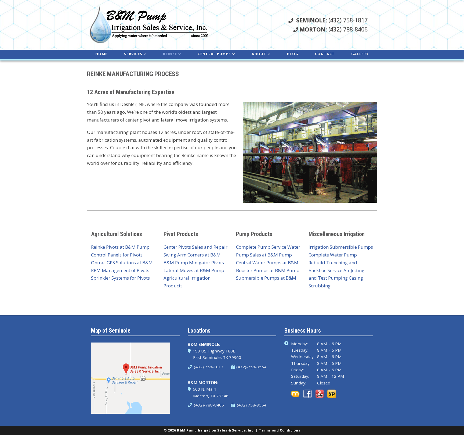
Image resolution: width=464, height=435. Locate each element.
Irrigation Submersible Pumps (341, 247)
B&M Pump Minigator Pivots (194, 262)
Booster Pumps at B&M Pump (267, 270)
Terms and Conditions (279, 430)
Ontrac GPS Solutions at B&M (122, 262)
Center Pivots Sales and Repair (195, 247)
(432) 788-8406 (333, 29)
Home (101, 53)
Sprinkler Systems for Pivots (120, 278)
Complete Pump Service (261, 247)
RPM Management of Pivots (120, 270)
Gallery (360, 53)
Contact (325, 53)
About (259, 53)
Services (133, 53)
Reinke (170, 53)
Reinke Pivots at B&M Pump (120, 247)
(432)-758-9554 (251, 366)
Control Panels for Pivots (117, 255)
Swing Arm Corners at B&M (192, 255)
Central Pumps (214, 53)
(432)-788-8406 (208, 405)
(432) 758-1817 (332, 20)
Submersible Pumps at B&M (266, 278)
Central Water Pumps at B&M (267, 262)
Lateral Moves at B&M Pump (194, 270)
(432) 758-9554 (251, 405)
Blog (292, 53)
